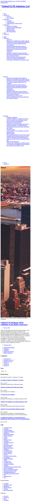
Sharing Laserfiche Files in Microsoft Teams (12, 387)
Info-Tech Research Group (10, 470)
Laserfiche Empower (9, 442)
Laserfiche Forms (8, 427)
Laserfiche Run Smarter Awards (11, 473)
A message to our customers (8, 394)
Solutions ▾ (6, 24)
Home (5, 13)
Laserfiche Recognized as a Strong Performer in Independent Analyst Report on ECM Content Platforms (15, 418)
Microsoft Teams (8, 439)
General (6, 365)
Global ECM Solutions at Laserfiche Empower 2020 (14, 401)
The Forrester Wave (8, 445)
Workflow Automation (12, 26)
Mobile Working (10, 29)
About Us (9, 16)
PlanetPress (6, 349)
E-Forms (6, 489)
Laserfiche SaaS (18, 92)
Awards (5, 437)
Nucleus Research (8, 452)
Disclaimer (6, 500)
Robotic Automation (8, 448)
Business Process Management (14, 27)
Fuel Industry (7, 457)
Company (6, 444)
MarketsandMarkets (8, 458)
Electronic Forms (11, 30)
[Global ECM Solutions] (15, 6)
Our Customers (10, 18)
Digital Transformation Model (11, 469)
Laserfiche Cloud (8, 484)
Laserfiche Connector (9, 464)
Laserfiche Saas (10, 22)
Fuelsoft (5, 454)
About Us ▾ (6, 15)
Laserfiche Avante (8, 462)
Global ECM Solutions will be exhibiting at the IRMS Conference (14, 324)
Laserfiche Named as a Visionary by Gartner (12, 380)
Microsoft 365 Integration (18, 143)
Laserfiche (9, 20)
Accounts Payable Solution (10, 456)
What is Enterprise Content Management (18, 58)
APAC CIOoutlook (8, 468)
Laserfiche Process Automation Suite (12, 466)
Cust (5, 477)
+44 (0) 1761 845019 (20, 1)
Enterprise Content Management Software (18, 80)
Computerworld (7, 476)
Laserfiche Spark (8, 450)
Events (6, 362)
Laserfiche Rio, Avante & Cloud (14, 23)
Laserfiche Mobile (8, 430)
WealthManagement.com (9, 472)
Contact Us (6, 34)
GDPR (5, 460)
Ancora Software (8, 453)
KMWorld (6, 449)
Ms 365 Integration (11, 31)
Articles (6, 364)
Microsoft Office (8, 446)
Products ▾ (6, 19)
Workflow (6, 465)
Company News (7, 345)
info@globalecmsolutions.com (8, 1)
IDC (5, 475)
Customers (6, 441)
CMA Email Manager (9, 351)
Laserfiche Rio (7, 461)
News (5, 33)
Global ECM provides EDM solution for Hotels (13, 409)
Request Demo (4, 2)
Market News (8, 361)
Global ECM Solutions (9, 347)
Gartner (5, 438)
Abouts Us (18, 41)
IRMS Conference (8, 353)
